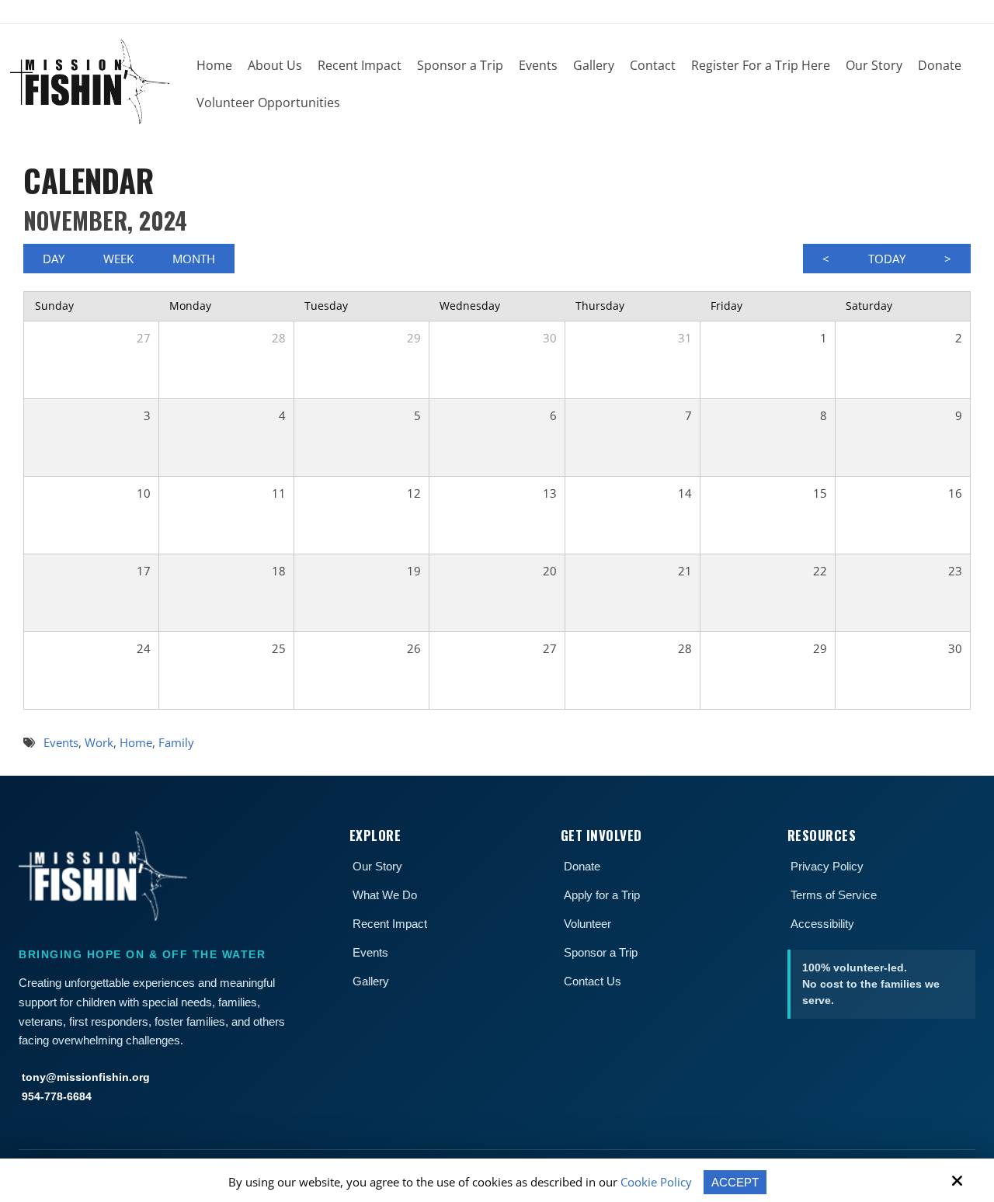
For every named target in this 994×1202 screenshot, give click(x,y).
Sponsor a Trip (601, 952)
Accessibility (822, 923)
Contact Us (592, 981)
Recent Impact (389, 923)
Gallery (370, 981)
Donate (582, 866)
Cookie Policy (656, 1182)
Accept (735, 1182)
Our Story (377, 866)
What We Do (384, 895)
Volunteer (587, 923)
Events (370, 952)
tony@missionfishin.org (86, 1077)
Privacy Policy (827, 866)
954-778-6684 (57, 1096)
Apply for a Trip (602, 895)
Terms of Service (833, 895)
